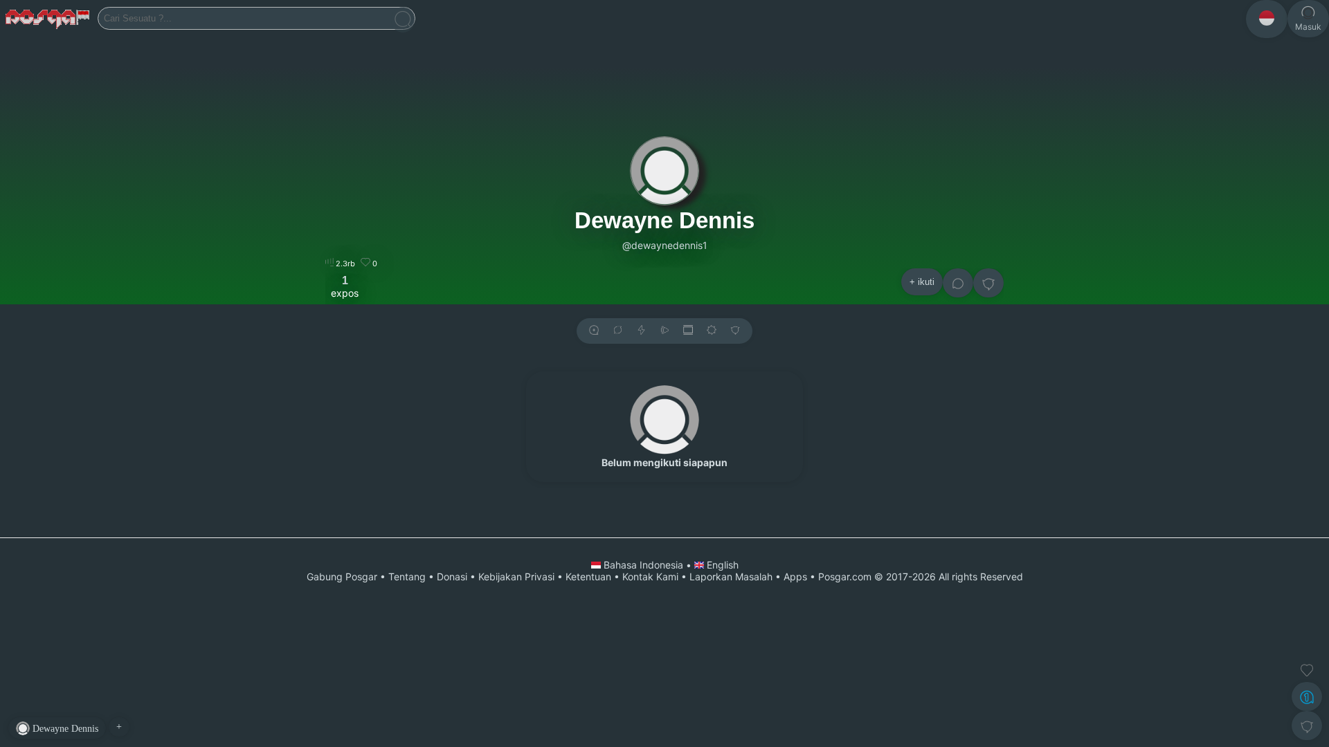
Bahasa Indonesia (643, 565)
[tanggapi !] (1307, 670)
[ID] (1266, 19)
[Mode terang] (711, 331)
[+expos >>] (594, 331)
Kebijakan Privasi (516, 576)
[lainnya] (988, 282)
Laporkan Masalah (730, 576)
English (721, 565)
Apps (795, 576)
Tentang (407, 576)
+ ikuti (922, 282)
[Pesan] (958, 282)
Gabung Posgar (342, 576)
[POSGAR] (49, 18)
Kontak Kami (650, 576)
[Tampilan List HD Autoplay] (688, 331)
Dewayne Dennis (664, 220)
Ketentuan (588, 576)
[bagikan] (617, 331)
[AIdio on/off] (664, 331)
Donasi (452, 576)
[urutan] (641, 331)
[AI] (1307, 696)
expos (345, 286)
